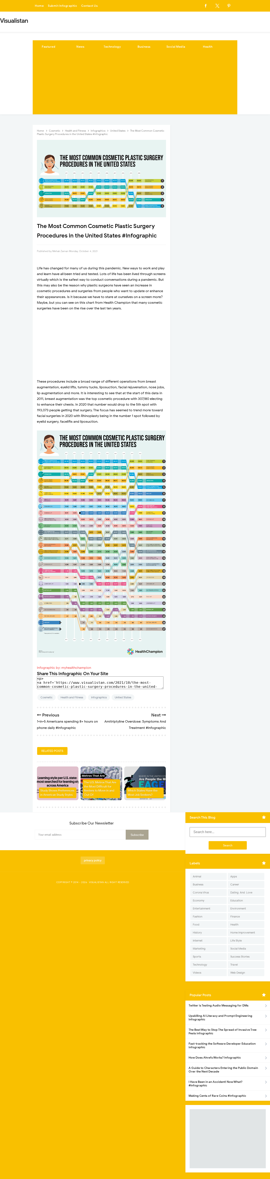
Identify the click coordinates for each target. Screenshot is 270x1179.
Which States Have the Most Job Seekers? (143, 793)
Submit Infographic (62, 6)
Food (196, 924)
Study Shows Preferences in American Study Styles (57, 793)
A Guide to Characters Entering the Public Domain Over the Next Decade (223, 1069)
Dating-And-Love (241, 892)
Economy (198, 900)
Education (236, 900)
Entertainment (201, 908)
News (80, 47)
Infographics (99, 697)
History (197, 932)
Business (144, 47)
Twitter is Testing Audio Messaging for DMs (218, 1005)
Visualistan (96, 882)
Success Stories (240, 956)
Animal (197, 876)
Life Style (236, 940)
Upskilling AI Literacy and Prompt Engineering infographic (220, 1017)
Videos (197, 972)
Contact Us (89, 6)
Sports (197, 956)
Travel (234, 964)
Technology (112, 47)
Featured (48, 47)
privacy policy (92, 860)
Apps (233, 876)
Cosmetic (46, 697)
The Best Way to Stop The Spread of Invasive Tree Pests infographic (222, 1031)
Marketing (199, 948)
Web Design (237, 972)
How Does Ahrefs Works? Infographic (215, 1057)
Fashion (197, 916)
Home (39, 6)
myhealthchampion (76, 668)
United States (123, 697)
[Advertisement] (135, 84)
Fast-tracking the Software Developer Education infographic (222, 1045)
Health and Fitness (72, 697)
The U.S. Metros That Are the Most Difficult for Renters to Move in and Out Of (100, 789)
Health (207, 47)
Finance (235, 916)
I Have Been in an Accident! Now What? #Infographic (215, 1083)
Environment (238, 908)
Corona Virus (201, 892)
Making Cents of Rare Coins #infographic (217, 1096)
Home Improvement (242, 932)
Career (234, 884)
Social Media (175, 47)
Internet (197, 940)
